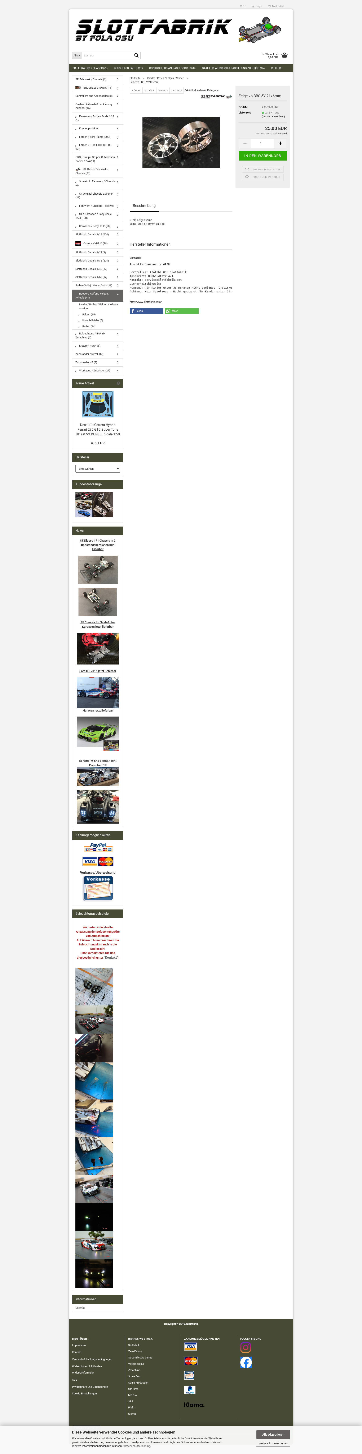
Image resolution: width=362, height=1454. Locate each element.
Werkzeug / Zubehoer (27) (94, 370)
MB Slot (132, 1395)
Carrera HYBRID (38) (95, 243)
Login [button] (258, 6)
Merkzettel (277, 6)
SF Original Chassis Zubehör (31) (94, 195)
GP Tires (133, 1388)
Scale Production (138, 1382)
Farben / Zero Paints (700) (94, 136)
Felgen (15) (89, 314)
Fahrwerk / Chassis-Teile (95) (96, 205)
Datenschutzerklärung (137, 1446)
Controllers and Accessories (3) (172, 68)
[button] (243, 6)
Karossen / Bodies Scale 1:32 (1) (94, 118)
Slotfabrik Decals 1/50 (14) (91, 277)
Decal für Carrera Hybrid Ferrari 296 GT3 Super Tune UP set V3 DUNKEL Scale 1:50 (98, 429)
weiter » (163, 90)
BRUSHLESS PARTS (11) (128, 68)
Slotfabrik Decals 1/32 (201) (92, 260)
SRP (130, 1401)
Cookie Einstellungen (84, 1393)
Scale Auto (134, 1376)
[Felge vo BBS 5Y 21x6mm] (181, 140)
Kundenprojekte (88, 128)
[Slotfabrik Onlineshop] (181, 28)
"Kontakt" (111, 957)
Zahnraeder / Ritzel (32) (89, 354)
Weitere (276, 68)
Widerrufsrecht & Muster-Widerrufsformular (87, 1369)
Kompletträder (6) (92, 320)
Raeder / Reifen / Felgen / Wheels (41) (92, 295)
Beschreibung (144, 205)
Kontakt (76, 1352)
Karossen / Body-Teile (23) (95, 226)
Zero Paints (135, 1351)
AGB (74, 1379)
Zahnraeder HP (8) (86, 362)
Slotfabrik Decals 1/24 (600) (92, 234)
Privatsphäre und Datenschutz (90, 1386)
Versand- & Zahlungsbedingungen (92, 1359)
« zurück (149, 90)
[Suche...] (137, 55)
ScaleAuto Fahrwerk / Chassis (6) (95, 183)
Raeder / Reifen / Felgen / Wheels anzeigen (99, 306)
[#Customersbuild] (98, 404)
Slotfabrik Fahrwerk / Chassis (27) (91, 171)
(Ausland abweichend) (273, 116)
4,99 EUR (98, 443)
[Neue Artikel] (118, 383)
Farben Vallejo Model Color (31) (93, 285)
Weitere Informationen (273, 1443)
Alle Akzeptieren (273, 1434)
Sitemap (80, 1307)
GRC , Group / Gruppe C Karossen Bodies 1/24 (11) (95, 159)
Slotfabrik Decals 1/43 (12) (91, 268)
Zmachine (134, 1370)
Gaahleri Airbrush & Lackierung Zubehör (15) (233, 68)
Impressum (79, 1345)
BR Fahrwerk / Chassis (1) (90, 68)
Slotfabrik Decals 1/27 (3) (90, 252)
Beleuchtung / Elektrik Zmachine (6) (90, 335)
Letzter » (177, 90)
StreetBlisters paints (140, 1357)
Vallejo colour (136, 1363)
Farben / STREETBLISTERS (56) (93, 147)
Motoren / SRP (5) (89, 345)
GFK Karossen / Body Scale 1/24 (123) (93, 215)
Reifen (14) (89, 326)
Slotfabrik (134, 1345)
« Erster (136, 90)
